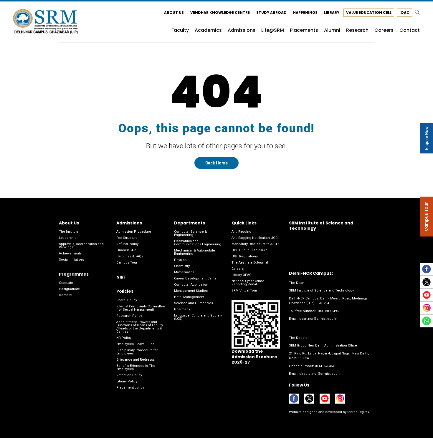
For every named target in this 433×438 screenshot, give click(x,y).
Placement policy (130, 387)
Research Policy (129, 316)
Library (331, 12)
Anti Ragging (241, 232)
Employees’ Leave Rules (135, 344)
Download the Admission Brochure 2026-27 (254, 356)
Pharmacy (182, 309)
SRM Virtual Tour (244, 290)
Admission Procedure (133, 232)
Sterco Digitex (357, 412)
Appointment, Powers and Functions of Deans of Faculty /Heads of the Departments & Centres (139, 327)
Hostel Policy (126, 300)
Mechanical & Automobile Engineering (194, 252)
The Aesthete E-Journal (250, 262)
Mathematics (184, 272)
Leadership (68, 238)
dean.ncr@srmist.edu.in (318, 319)
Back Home (216, 163)
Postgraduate (69, 289)
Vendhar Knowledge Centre (220, 12)
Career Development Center (196, 278)
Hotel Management (189, 297)
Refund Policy (127, 244)
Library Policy (126, 381)
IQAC (404, 12)
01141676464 (324, 366)
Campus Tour (126, 262)
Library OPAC (241, 275)
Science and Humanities (193, 303)
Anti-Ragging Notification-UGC (254, 238)
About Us (174, 12)
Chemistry (182, 266)
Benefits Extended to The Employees (135, 367)
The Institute (68, 232)
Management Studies (191, 291)
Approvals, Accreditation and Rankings (81, 245)
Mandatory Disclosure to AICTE (255, 244)
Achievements (70, 253)
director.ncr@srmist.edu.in (320, 374)
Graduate (66, 283)
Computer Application (191, 285)
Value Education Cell (368, 12)
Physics (180, 260)
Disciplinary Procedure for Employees (137, 351)
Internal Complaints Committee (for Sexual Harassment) (140, 308)
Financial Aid (126, 250)
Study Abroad (271, 12)
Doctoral (65, 295)
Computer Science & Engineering (190, 233)
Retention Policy (129, 375)
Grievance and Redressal (136, 360)
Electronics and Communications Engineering (197, 242)
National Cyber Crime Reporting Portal (248, 282)
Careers (238, 269)
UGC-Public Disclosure (249, 250)
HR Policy (123, 338)
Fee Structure (127, 238)
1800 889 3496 (327, 311)
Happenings (305, 12)
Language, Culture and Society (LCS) (198, 317)
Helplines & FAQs (129, 256)
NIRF (121, 277)
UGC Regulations (245, 256)
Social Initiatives (71, 260)
